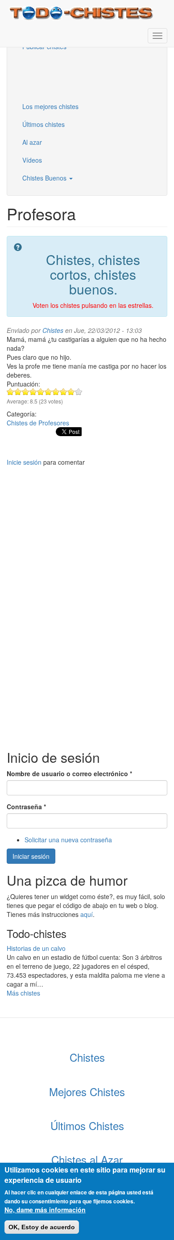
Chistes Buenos (45, 177)
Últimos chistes (43, 124)
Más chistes (23, 992)
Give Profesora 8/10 (63, 391)
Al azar (32, 142)
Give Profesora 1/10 (10, 391)
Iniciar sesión (31, 856)
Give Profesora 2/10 (18, 391)
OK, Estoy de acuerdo (41, 1227)
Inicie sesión (24, 462)
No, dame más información (45, 1209)
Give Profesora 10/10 (79, 391)
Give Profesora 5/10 (41, 391)
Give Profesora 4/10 (33, 391)
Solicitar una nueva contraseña (68, 839)
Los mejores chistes (50, 106)
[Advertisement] (60, 75)
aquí (86, 914)
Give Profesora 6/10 (48, 391)
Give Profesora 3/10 (25, 391)
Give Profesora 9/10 (71, 391)
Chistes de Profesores (38, 422)
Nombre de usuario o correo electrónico (69, 773)
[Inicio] (82, 12)
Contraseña (26, 806)
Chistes (52, 330)
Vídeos (32, 160)
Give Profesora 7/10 (56, 391)
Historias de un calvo (36, 948)
